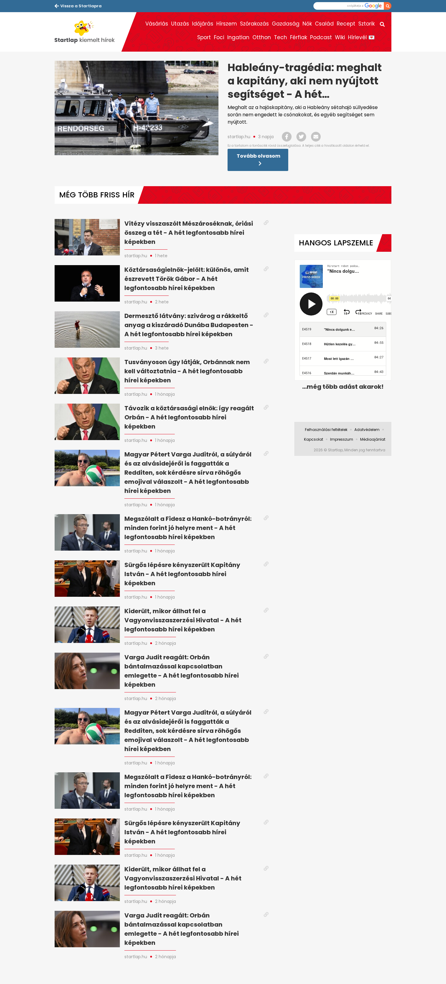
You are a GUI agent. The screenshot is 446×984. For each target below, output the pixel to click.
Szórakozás (254, 23)
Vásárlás (156, 23)
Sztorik (366, 23)
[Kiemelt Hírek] (88, 32)
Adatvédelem (367, 429)
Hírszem (226, 23)
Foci (219, 37)
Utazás (180, 23)
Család (324, 23)
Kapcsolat (313, 439)
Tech (280, 37)
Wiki (340, 37)
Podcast (321, 37)
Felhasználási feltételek (326, 429)
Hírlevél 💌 (361, 37)
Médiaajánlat (372, 439)
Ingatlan (238, 37)
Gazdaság (285, 23)
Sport (204, 37)
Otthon (261, 37)
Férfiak (298, 37)
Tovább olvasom (258, 155)
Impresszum (341, 439)
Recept (346, 23)
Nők (307, 23)
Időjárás (202, 23)
